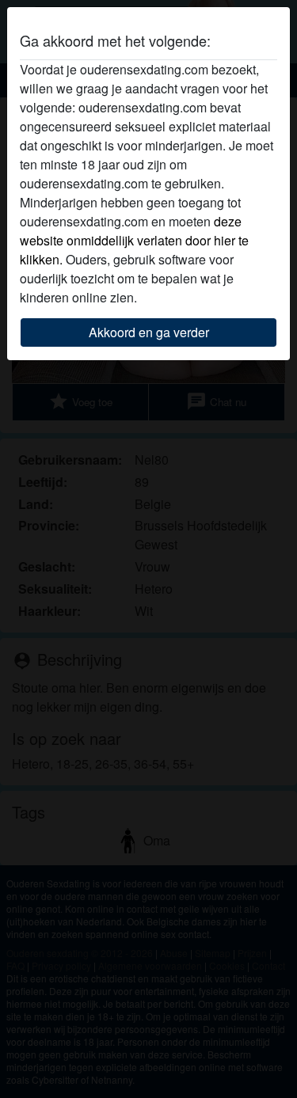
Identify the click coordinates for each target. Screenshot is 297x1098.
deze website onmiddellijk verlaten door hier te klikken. (134, 240)
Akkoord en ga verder (149, 332)
